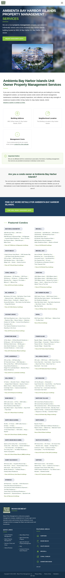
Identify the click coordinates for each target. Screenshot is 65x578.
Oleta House (15, 445)
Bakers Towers (7, 385)
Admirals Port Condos (51, 280)
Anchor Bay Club (38, 362)
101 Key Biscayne (38, 382)
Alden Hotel (18, 403)
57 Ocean (11, 423)
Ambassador (48, 382)
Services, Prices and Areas (9, 544)
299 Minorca (7, 278)
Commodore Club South (40, 389)
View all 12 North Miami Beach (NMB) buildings (17, 454)
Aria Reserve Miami (9, 240)
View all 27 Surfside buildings (43, 474)
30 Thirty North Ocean (9, 362)
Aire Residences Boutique (40, 300)
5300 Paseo (48, 318)
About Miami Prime (24, 535)
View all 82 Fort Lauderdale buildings (15, 372)
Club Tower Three (49, 385)
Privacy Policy (38, 574)
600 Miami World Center (10, 344)
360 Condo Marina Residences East (43, 401)
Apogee (46, 445)
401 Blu (6, 423)
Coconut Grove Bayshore (22, 322)
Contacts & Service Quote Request (24, 549)
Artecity (13, 262)
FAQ (21, 546)
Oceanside (46, 342)
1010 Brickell (37, 232)
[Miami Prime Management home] (6, 510)
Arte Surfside (49, 463)
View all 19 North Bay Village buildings (45, 414)
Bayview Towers (38, 423)
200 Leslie (37, 360)
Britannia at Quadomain (19, 385)
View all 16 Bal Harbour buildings (14, 307)
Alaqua (36, 282)
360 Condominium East (40, 405)
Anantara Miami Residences (12, 238)
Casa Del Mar (48, 384)
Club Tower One (40, 385)
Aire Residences (55, 298)
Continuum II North (50, 447)
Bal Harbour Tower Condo (23, 296)
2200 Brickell (37, 234)
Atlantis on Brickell (53, 242)
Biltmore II (6, 282)
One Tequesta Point (39, 260)
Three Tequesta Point (39, 264)
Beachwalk (37, 366)
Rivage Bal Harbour (10, 304)
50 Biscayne (7, 342)
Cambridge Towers (8, 387)
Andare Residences (9, 369)
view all (38, 566)
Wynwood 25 (7, 493)
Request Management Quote (14, 38)
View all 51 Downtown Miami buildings (15, 350)
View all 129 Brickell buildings (43, 245)
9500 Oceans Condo (52, 296)
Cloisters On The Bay (9, 322)
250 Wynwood (7, 483)
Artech (41, 282)
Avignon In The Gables (18, 280)
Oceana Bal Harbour (9, 302)
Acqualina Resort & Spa (19, 463)
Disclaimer (56, 574)
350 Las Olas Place (9, 364)
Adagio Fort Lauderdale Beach (11, 367)
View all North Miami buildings (42, 432)
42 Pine (16, 401)
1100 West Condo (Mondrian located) (14, 256)
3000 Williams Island (39, 278)
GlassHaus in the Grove (10, 328)
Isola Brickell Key (49, 258)
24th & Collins (19, 260)
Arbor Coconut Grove (24, 318)
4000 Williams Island (51, 278)
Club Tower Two (38, 387)
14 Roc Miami (7, 340)
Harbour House (8, 300)
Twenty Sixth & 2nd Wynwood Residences (14, 491)
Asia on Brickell (38, 254)
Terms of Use (47, 574)
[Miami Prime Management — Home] (3, 3)
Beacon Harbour (19, 320)
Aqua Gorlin (27, 407)
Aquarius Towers (24, 384)
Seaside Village (38, 346)
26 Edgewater (25, 236)
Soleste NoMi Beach (25, 445)
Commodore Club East (49, 387)
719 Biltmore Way (23, 278)
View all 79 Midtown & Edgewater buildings (16, 245)
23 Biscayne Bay (8, 234)
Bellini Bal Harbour (19, 298)
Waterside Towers (56, 427)
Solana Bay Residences (42, 429)
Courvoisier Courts (39, 258)
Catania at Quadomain (20, 387)
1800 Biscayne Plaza (9, 232)
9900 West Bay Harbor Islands (42, 298)
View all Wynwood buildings (11, 496)
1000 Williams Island (39, 276)
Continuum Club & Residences (52, 409)
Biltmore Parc (14, 282)
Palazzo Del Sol (38, 344)
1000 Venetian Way (25, 254)
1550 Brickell (55, 232)
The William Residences (21, 449)
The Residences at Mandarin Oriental (43, 262)
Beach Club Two (50, 364)
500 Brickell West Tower (40, 236)
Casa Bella (20, 346)
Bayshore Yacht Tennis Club (43, 407)
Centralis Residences (9, 347)
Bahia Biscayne (19, 240)
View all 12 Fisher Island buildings (44, 348)
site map (32, 575)
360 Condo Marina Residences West (43, 403)
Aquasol (6, 431)
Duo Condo (44, 366)
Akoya (25, 429)
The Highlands (19, 447)
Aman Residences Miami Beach (12, 405)
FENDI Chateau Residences (41, 469)
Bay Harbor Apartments (54, 302)
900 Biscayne (21, 344)
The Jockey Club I (8, 449)
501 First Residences (17, 342)
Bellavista (26, 320)
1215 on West (7, 258)
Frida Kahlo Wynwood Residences (12, 485)
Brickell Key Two (38, 256)
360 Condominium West (54, 405)
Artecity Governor (21, 262)
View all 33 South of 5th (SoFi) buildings (46, 452)
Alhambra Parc (7, 280)
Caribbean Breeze (20, 469)
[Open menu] (62, 3)
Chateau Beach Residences (11, 471)
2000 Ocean (44, 360)
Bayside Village (38, 340)
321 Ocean (47, 443)
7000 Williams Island (39, 280)
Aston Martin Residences (10, 346)
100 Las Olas (7, 360)
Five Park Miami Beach (49, 449)
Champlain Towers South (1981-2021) (44, 467)
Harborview (56, 340)
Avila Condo (7, 467)
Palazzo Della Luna (49, 344)
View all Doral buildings (40, 322)
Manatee (36, 471)
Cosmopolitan (37, 449)
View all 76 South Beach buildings (14, 265)
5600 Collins (23, 401)
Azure (44, 465)
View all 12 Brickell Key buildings (44, 267)
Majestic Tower (24, 300)
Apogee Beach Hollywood (11, 384)
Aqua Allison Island (8, 407)
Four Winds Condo (55, 469)
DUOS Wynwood (23, 483)
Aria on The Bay (25, 238)
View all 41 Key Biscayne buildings (44, 392)
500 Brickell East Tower (48, 234)
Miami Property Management (8, 539)
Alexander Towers (15, 382)
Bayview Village (47, 340)
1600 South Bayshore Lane (11, 318)
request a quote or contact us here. (14, 102)
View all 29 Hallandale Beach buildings (45, 368)
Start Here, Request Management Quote (19, 210)
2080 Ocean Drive (53, 360)
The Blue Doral (39, 320)
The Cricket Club (9, 447)
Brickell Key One (48, 254)
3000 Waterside (21, 362)
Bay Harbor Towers (40, 304)
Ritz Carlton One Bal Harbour (23, 302)
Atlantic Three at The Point (41, 284)
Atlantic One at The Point (50, 282)
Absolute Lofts (39, 445)
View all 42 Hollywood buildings (13, 392)
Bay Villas (49, 304)
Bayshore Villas (9, 320)
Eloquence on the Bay (41, 411)
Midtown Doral (56, 318)
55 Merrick (14, 278)
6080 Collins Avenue (21, 423)
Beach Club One (56, 362)
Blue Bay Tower (55, 407)
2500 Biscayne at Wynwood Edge (12, 236)
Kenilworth (15, 300)
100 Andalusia (7, 276)
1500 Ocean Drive (17, 258)
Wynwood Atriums (16, 493)
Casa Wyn (15, 483)
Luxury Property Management (8, 535)
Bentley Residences (9, 469)
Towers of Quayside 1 (9, 451)
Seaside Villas (47, 346)
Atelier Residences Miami (40, 242)
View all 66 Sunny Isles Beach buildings (15, 474)
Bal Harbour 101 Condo (10, 296)
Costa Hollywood (8, 389)
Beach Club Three (40, 364)
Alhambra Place (25, 367)
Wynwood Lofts (26, 493)
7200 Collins (19, 429)
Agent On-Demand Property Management (25, 542)
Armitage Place (54, 445)
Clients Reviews (8, 547)
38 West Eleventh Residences (19, 340)
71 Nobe (12, 425)
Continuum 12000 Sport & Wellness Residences (46, 425)
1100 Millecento (46, 232)
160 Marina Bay (16, 360)
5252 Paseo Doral (39, 318)
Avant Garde (47, 362)
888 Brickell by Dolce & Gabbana (42, 240)
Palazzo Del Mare (54, 342)
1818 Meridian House (9, 260)
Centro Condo (19, 347)
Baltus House (7, 242)
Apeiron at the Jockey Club (10, 443)
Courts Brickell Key (49, 256)
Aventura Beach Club (22, 465)
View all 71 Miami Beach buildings (14, 412)
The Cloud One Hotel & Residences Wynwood (15, 487)
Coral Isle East (22, 443)
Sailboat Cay (47, 427)
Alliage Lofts (7, 262)
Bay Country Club (16, 467)
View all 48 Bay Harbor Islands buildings (46, 309)
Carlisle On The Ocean (53, 465)
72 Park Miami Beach (9, 429)
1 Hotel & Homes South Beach (11, 254)
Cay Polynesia (57, 384)
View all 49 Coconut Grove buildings (15, 330)
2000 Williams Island (51, 276)
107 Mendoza (16, 276)
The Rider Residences (9, 489)
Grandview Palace (52, 411)
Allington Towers (25, 382)
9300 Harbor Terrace (39, 296)
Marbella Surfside (45, 471)
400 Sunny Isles (8, 463)
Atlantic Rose (37, 465)
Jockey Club (7, 445)
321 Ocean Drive (56, 443)
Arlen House (7, 465)
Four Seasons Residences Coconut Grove (14, 326)
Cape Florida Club (39, 384)
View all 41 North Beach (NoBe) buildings (16, 434)
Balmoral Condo (9, 298)
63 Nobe (6, 425)
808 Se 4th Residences (21, 364)
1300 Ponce (24, 276)
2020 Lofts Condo (8, 401)
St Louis (48, 260)
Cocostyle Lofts (8, 324)
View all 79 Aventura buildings (43, 287)
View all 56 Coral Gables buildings (14, 285)
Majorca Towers (38, 427)
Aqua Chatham (19, 407)
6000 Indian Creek (8, 403)
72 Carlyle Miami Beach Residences (13, 427)
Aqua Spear (8, 409)
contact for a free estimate (21, 144)
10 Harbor (6, 382)
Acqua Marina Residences (10, 366)
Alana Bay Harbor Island (40, 302)
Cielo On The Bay (38, 409)
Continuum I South (39, 447)
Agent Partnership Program (24, 538)
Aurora (13, 465)
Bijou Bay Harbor (38, 306)
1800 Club (18, 232)
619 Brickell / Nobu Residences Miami (43, 238)
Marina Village (38, 342)
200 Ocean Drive (38, 443)
